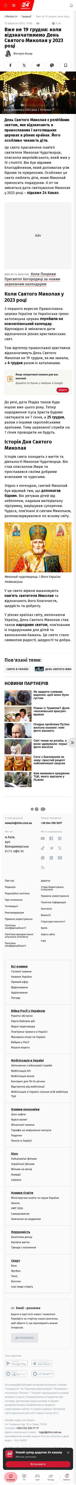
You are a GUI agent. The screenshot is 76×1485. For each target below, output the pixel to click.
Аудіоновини (19, 992)
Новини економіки (25, 1109)
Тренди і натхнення (23, 1247)
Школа (15, 1203)
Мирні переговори (23, 1026)
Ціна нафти (18, 1114)
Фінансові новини (22, 1124)
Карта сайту (48, 934)
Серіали (16, 1179)
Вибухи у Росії (20, 1042)
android (16, 1363)
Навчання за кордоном (26, 1218)
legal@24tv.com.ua (50, 1432)
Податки (16, 1135)
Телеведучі (11, 906)
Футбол (16, 1270)
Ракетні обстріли (22, 1016)
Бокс (14, 1265)
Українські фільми (22, 1164)
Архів (44, 928)
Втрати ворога (20, 1047)
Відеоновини (19, 987)
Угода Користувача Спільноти (52, 888)
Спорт (15, 1260)
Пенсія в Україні (21, 1140)
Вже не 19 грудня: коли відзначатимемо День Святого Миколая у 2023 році (53, 16)
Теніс (14, 1276)
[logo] (25, 5)
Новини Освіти (22, 1193)
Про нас (9, 881)
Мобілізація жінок (22, 1076)
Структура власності (53, 921)
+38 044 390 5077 (51, 823)
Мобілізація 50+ (21, 1070)
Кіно (14, 1154)
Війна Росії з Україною (28, 1011)
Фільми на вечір (21, 1169)
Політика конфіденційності (15, 926)
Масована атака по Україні (28, 1036)
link (43, 838)
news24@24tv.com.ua (18, 823)
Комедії (16, 1174)
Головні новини (21, 971)
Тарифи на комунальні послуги (31, 1130)
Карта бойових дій (23, 1021)
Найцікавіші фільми (24, 1158)
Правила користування (19, 919)
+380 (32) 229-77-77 (27, 1428)
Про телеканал (14, 900)
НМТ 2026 (17, 1208)
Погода (15, 997)
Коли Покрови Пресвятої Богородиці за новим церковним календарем (32, 279)
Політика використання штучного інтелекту (19, 935)
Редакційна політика (17, 893)
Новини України (21, 976)
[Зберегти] (65, 65)
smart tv (16, 1373)
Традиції (26, 16)
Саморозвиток (20, 1213)
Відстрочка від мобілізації (28, 1086)
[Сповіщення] (71, 5)
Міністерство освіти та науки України (35, 1198)
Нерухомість (20, 1232)
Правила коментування (55, 896)
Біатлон (16, 1281)
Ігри (43, 941)
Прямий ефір (19, 982)
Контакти (46, 909)
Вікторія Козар (22, 53)
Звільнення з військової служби (31, 1065)
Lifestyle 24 (11, 16)
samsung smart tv (43, 1373)
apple (43, 1363)
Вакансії (46, 915)
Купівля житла (20, 1242)
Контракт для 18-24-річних (28, 1081)
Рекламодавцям (14, 913)
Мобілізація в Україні (27, 1060)
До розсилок (25, 1338)
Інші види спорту (22, 1286)
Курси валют (19, 1119)
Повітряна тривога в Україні (29, 1031)
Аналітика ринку (21, 1237)
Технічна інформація (53, 902)
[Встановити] (38, 1459)
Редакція (10, 887)
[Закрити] (68, 1453)
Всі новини (19, 966)
